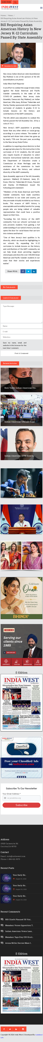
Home (3, 15)
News (10, 15)
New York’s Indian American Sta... (20, 388)
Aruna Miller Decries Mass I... (18, 943)
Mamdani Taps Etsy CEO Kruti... (19, 937)
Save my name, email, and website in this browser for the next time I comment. (14, 345)
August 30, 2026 (21, 889)
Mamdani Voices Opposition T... (19, 925)
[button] (21, 483)
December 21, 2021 (10, 66)
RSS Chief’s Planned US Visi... (18, 919)
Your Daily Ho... (19, 875)
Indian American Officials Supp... (20, 421)
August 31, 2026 (20, 879)
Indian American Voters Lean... (19, 931)
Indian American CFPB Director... (20, 455)
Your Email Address (12, 794)
